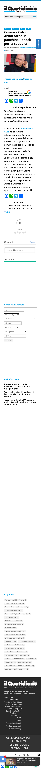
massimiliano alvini (13, 79)
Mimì (8, 659)
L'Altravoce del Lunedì (14, 638)
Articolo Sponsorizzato (14, 603)
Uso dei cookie (19, 744)
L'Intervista (10, 641)
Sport (22, 29)
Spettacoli (11, 669)
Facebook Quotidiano (13, 702)
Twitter (13, 713)
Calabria (8, 29)
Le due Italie (11, 655)
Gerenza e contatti (19, 737)
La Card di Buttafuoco (14, 648)
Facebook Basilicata (13, 704)
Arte (22, 600)
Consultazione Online (14, 610)
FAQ (25, 748)
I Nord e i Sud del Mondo (15, 631)
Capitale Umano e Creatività (16, 607)
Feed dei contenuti (13, 723)
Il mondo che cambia (14, 624)
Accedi (32, 242)
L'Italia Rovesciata (27, 641)
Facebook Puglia (13, 711)
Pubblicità (19, 741)
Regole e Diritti (24, 662)
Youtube (13, 715)
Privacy (15, 748)
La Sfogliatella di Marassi (16, 652)
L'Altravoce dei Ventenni (15, 634)
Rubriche (10, 666)
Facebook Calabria (13, 707)
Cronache (11, 614)
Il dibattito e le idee (14, 621)
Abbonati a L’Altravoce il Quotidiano (19, 688)
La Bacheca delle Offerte (14, 645)
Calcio (28, 29)
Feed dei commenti (13, 726)
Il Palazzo (10, 628)
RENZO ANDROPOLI (11, 47)
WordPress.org (15, 729)
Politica (10, 662)
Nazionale (19, 659)
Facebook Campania (13, 709)
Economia (25, 614)
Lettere (24, 655)
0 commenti (9, 50)
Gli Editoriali (11, 617)
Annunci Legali (11, 600)
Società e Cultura (25, 666)
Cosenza (16, 29)
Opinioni (31, 659)
